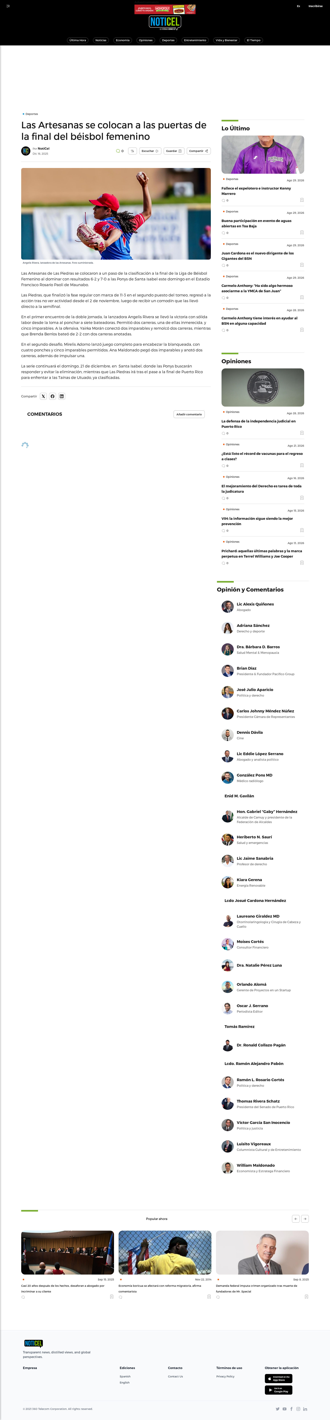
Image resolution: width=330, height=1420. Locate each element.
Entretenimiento (195, 40)
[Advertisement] (165, 74)
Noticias (100, 40)
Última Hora (78, 40)
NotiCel (43, 148)
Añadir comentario (189, 414)
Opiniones (146, 40)
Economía (122, 40)
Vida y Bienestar (226, 40)
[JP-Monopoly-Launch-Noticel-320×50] (165, 9)
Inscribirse (316, 6)
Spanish (125, 1376)
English (124, 1382)
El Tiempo (253, 40)
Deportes (168, 40)
